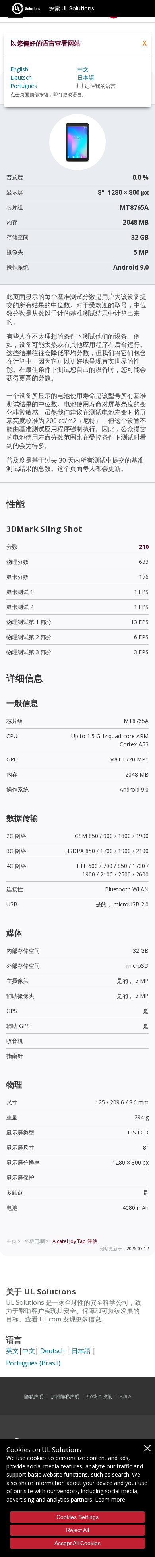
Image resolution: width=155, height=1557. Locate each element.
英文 (12, 1350)
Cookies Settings (77, 1517)
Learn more (110, 1499)
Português (23, 85)
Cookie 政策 (99, 1396)
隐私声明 (33, 1396)
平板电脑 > (36, 1241)
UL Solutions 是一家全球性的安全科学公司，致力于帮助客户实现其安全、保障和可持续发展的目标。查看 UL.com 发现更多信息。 (73, 1310)
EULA (125, 1396)
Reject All (77, 1530)
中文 (28, 1350)
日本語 (81, 1350)
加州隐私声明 (65, 1396)
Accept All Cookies (77, 1543)
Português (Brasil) (33, 1363)
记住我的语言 (100, 86)
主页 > (13, 1241)
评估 (74, 1241)
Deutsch (52, 1350)
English (19, 69)
